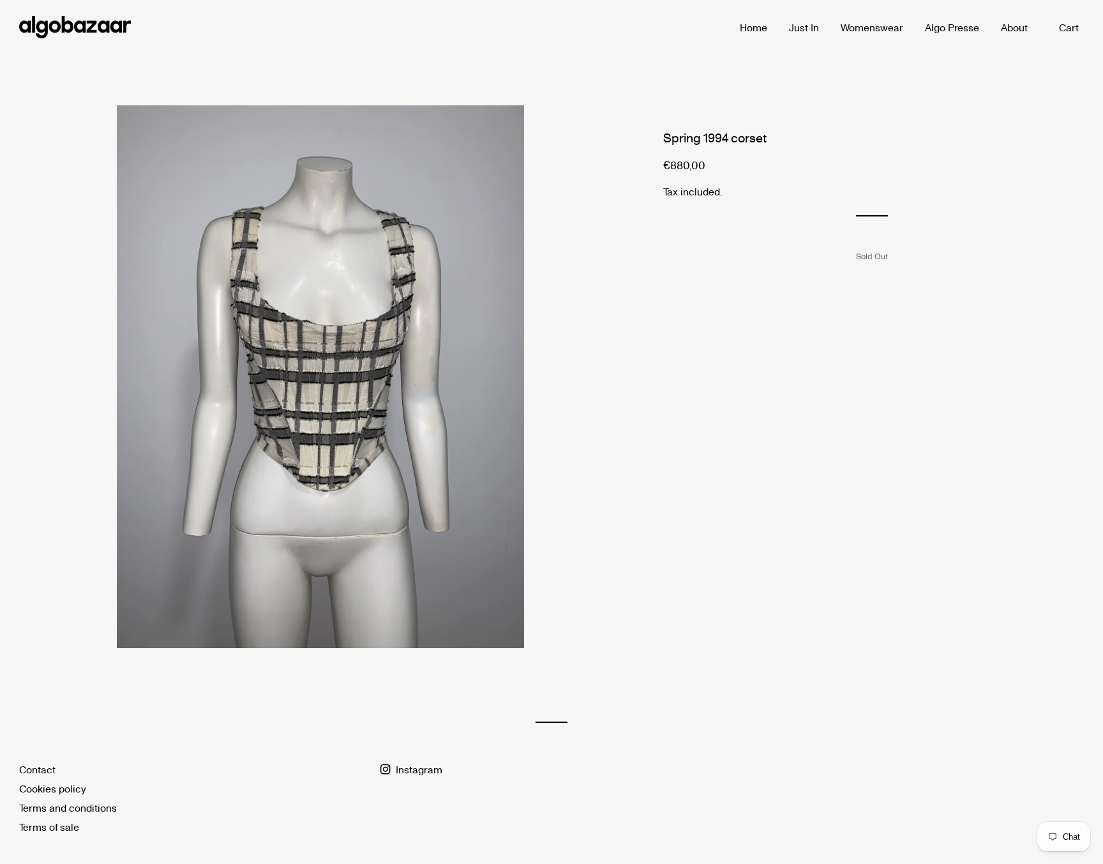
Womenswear (872, 27)
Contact (37, 769)
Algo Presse (952, 27)
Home (753, 27)
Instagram (417, 769)
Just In (804, 27)
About (1014, 27)
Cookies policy (52, 788)
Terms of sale (49, 826)
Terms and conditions (68, 807)
